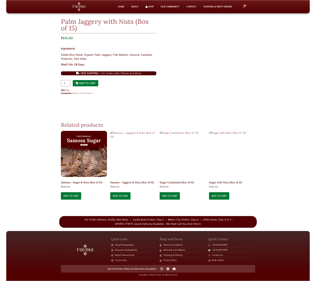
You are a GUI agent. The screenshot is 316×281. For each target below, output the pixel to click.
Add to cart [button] (71, 196)
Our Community (170, 6)
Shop (150, 6)
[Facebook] (168, 269)
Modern (75, 93)
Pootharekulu (86, 93)
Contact (191, 6)
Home (121, 6)
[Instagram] (162, 269)
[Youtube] (174, 269)
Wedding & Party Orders (217, 6)
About (135, 6)
